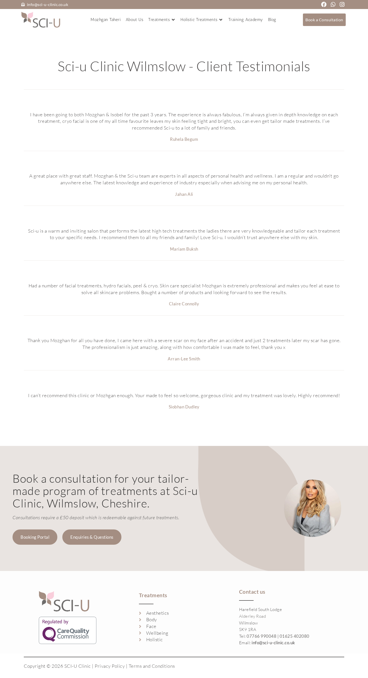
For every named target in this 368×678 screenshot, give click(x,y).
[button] (162, 19)
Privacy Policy (110, 666)
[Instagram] (342, 4)
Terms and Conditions (152, 666)
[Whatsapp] (333, 4)
